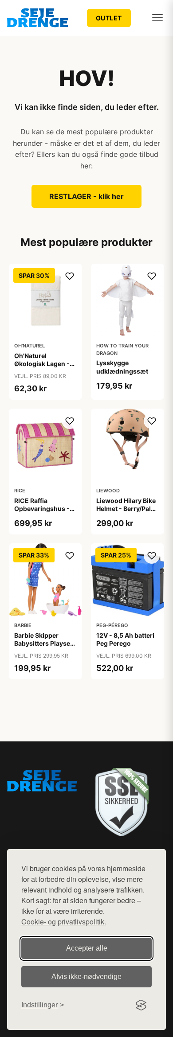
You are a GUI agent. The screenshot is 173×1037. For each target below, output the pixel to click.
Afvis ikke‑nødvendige (86, 976)
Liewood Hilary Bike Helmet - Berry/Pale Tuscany (126, 508)
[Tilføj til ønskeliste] (70, 276)
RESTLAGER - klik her (86, 196)
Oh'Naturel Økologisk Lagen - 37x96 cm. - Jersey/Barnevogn (42, 368)
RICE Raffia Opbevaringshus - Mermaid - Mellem (42, 508)
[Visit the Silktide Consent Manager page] (141, 1005)
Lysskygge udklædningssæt (122, 366)
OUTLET (109, 18)
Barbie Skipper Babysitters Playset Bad (43, 643)
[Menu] (157, 18)
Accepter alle (86, 948)
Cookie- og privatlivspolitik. (63, 921)
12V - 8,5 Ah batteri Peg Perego (125, 639)
